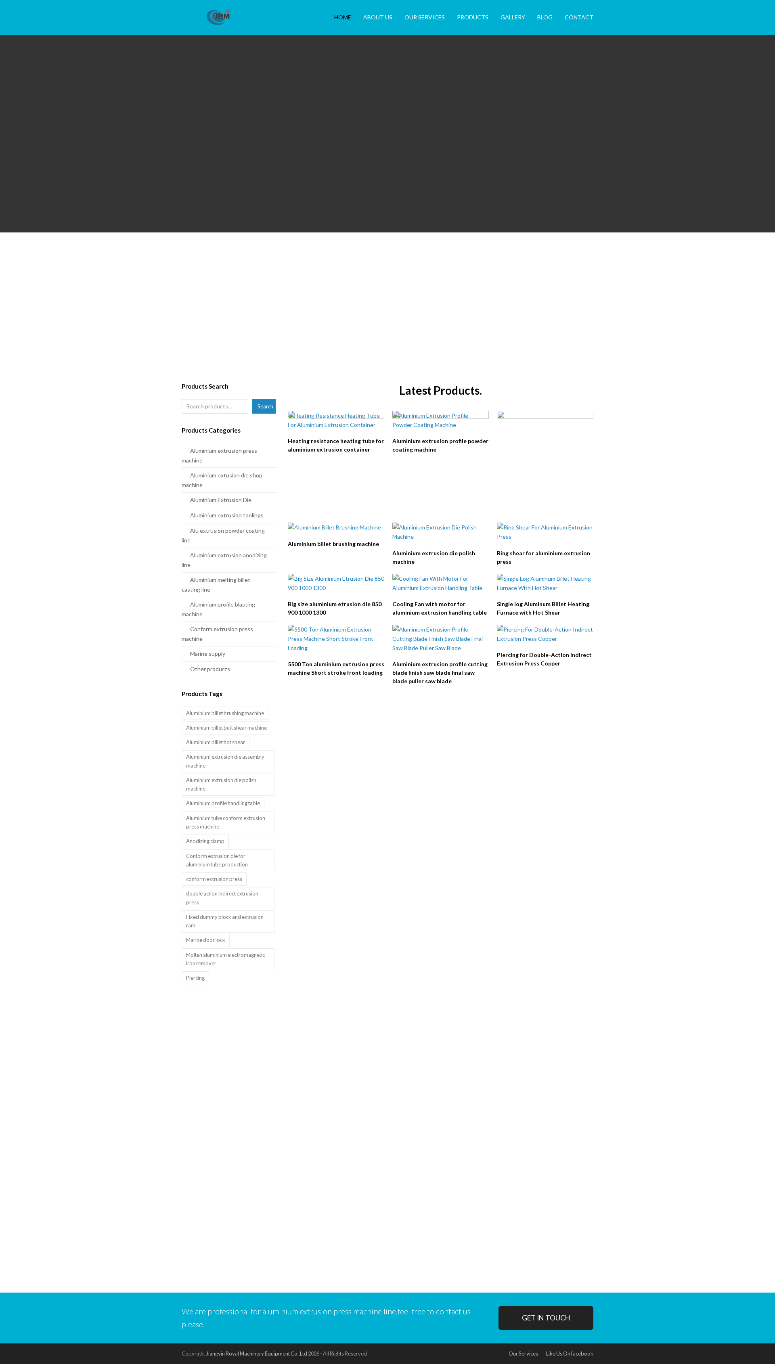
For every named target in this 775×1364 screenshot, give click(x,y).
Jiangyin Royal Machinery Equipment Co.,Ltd (256, 1353)
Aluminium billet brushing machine (225, 713)
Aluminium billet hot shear (215, 742)
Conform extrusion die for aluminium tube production (217, 860)
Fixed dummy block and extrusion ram (225, 921)
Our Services (523, 1353)
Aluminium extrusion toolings (227, 515)
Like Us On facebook (569, 1353)
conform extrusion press (214, 879)
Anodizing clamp (205, 841)
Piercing (195, 978)
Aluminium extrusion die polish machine (221, 784)
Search (265, 406)
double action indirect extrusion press (222, 897)
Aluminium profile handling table (223, 803)
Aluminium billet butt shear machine (226, 727)
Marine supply (207, 653)
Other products (210, 668)
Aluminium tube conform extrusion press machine (225, 822)
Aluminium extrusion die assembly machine (225, 760)
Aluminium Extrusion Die (220, 499)
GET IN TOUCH (546, 1318)
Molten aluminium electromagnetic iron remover (225, 959)
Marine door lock (205, 940)
